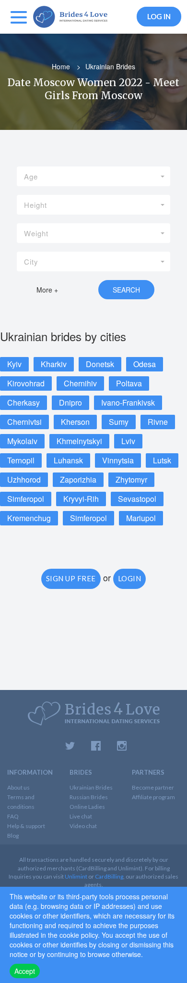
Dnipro (70, 402)
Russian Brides (89, 797)
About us (18, 787)
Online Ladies (87, 806)
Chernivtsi (24, 421)
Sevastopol (137, 498)
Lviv (128, 441)
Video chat (83, 826)
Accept (24, 971)
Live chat (81, 816)
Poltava (129, 383)
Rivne (158, 421)
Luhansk (68, 460)
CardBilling (109, 876)
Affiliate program (153, 797)
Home (61, 66)
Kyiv (14, 364)
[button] (93, 176)
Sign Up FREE (71, 578)
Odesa (144, 364)
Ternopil (21, 460)
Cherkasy (23, 402)
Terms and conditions (21, 801)
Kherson (75, 421)
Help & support (26, 826)
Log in (159, 16)
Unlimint (76, 876)
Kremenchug (29, 517)
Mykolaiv (22, 441)
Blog (13, 835)
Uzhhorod (24, 479)
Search (126, 289)
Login (129, 578)
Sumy (119, 421)
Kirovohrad (26, 383)
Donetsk (100, 364)
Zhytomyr (131, 479)
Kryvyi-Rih (81, 498)
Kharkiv (54, 364)
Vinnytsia (118, 460)
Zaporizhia (78, 479)
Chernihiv (80, 383)
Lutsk (162, 460)
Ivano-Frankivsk (128, 402)
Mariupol (141, 517)
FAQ (13, 816)
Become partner (153, 787)
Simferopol (25, 498)
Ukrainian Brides (91, 787)
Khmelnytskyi (79, 441)
